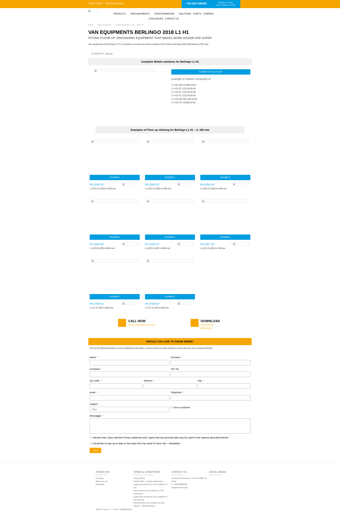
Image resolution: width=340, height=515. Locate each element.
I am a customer (181, 407)
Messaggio (96, 415)
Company (208, 14)
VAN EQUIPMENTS (140, 14)
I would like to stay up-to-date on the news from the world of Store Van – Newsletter (136, 443)
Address (148, 380)
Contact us (172, 19)
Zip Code (95, 380)
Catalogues (156, 19)
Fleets (197, 14)
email (93, 392)
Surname (176, 357)
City (200, 380)
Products (120, 14)
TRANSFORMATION (164, 14)
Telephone (176, 392)
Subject (94, 404)
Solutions (185, 14)
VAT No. (175, 369)
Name (93, 357)
